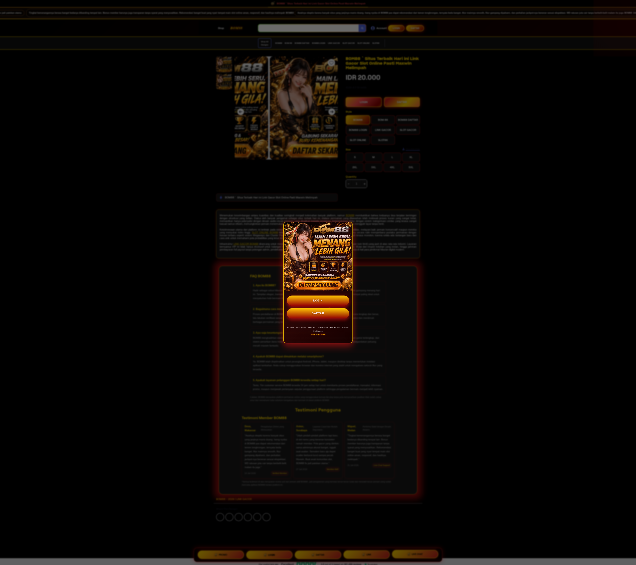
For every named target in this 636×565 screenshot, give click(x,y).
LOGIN (318, 300)
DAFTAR (318, 313)
